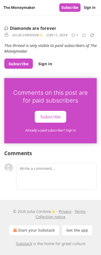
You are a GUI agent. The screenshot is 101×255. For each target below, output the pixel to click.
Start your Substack (36, 230)
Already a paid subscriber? (50, 130)
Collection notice (50, 216)
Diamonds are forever (33, 28)
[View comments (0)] (84, 35)
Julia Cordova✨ (27, 35)
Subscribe (69, 7)
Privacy (65, 211)
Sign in (90, 7)
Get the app (77, 230)
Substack (24, 243)
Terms (80, 211)
